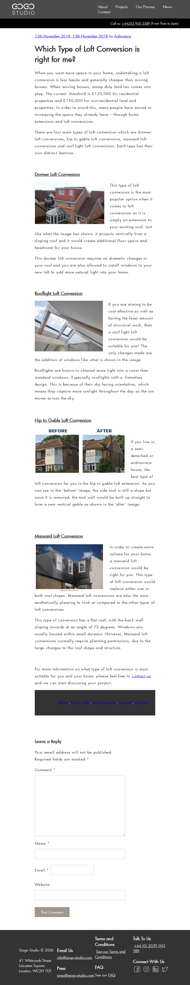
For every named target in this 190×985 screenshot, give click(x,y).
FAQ (111, 975)
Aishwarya (122, 36)
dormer (63, 702)
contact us (141, 675)
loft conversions (105, 702)
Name (42, 843)
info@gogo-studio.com (74, 957)
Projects (122, 6)
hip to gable (80, 702)
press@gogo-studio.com (75, 975)
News (167, 6)
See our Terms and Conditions (110, 954)
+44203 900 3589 (136, 23)
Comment (45, 769)
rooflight (141, 702)
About (103, 6)
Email (42, 870)
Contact (104, 11)
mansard (126, 702)
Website (42, 884)
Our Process (145, 6)
